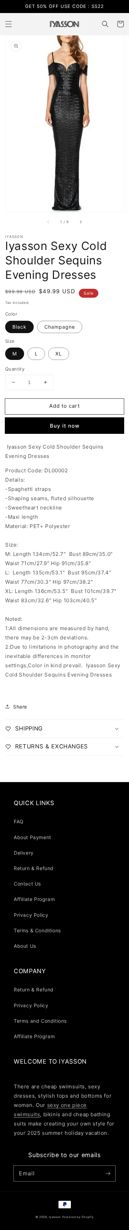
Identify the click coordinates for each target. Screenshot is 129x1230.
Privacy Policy (31, 915)
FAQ (19, 821)
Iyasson (55, 1217)
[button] (8, 24)
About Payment (32, 837)
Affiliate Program (34, 899)
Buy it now (64, 425)
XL (58, 353)
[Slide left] (48, 221)
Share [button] (20, 707)
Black (19, 327)
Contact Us (27, 884)
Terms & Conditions (37, 930)
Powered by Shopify (78, 1217)
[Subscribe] (107, 1173)
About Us (25, 946)
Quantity (14, 369)
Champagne (59, 327)
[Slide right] (80, 221)
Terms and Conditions (40, 1021)
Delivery (24, 853)
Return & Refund (34, 868)
